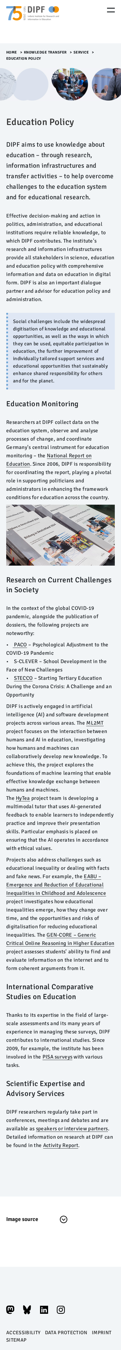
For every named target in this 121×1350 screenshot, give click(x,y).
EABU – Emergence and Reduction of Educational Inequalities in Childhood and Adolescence (56, 884)
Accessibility (23, 1333)
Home (11, 52)
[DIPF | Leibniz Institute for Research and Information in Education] (32, 21)
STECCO (23, 678)
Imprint (101, 1333)
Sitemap (16, 1340)
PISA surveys (58, 1057)
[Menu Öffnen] (111, 10)
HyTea (23, 798)
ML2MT (94, 723)
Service (81, 52)
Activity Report (60, 1145)
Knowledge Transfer (45, 52)
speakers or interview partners (72, 1128)
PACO (20, 644)
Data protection (66, 1333)
